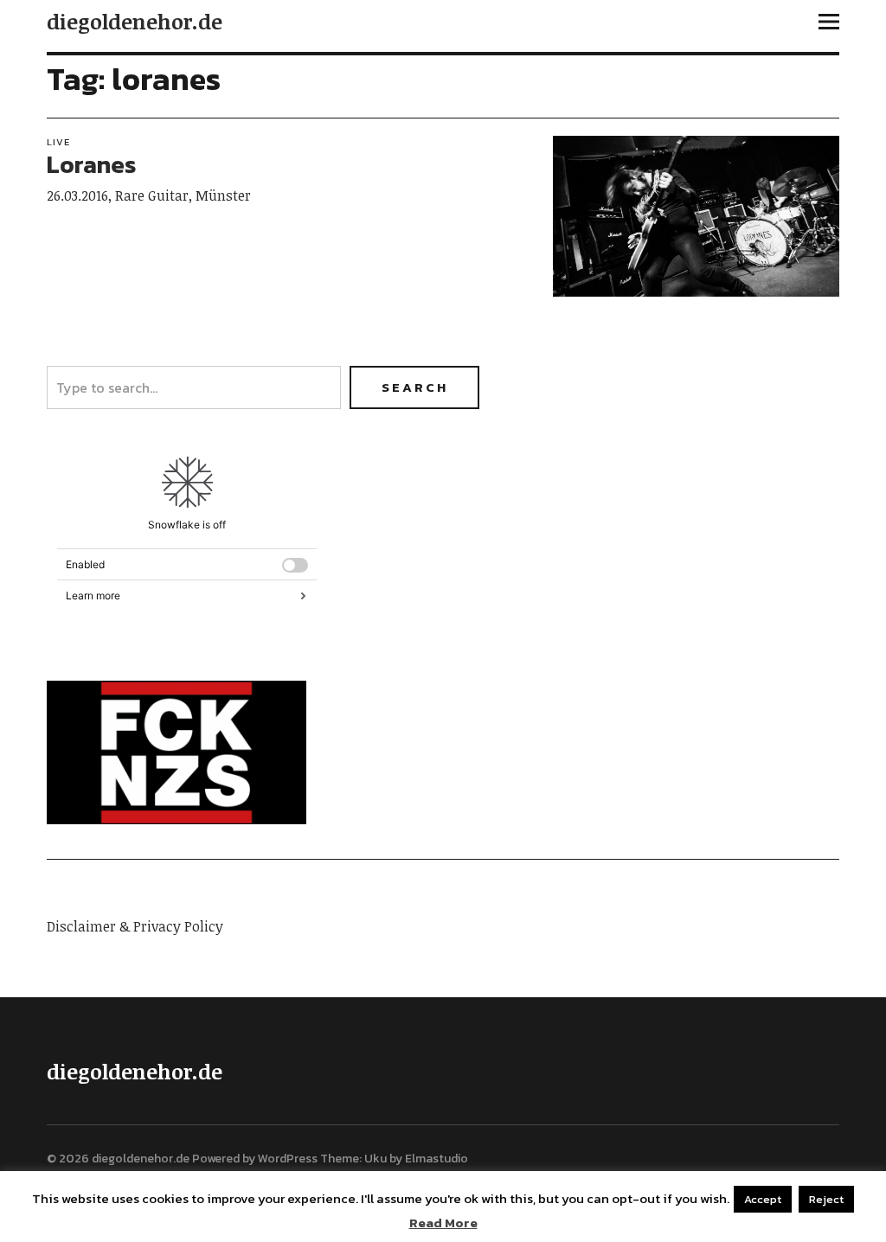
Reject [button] (826, 1199)
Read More (443, 1223)
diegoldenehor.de (134, 21)
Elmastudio (436, 1158)
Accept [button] (762, 1199)
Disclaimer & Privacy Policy (135, 926)
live (58, 142)
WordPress (288, 1158)
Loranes (91, 164)
